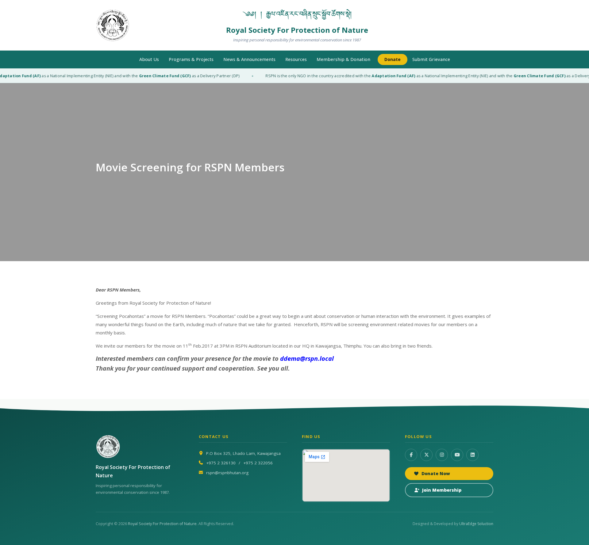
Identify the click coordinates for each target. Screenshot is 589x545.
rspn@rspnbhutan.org (227, 472)
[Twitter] (426, 455)
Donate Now (436, 473)
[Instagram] (442, 455)
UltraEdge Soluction (476, 523)
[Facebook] (411, 455)
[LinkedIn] (472, 455)
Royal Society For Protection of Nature (162, 523)
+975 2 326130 (221, 463)
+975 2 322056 (258, 463)
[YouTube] (457, 455)
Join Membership (441, 490)
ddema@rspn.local (307, 358)
